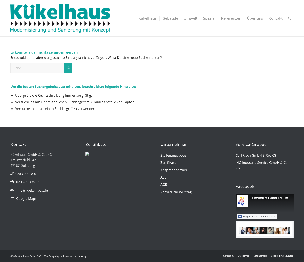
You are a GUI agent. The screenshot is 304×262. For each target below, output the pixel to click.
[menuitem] (147, 18)
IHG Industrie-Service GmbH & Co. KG (262, 165)
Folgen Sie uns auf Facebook (259, 216)
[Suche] (289, 18)
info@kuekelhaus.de (32, 190)
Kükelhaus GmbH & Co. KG (273, 198)
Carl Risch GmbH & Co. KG (256, 155)
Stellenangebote (173, 155)
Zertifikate (168, 162)
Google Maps (26, 198)
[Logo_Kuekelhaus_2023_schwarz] (60, 18)
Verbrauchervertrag (176, 192)
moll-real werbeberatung (73, 256)
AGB (163, 184)
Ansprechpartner (173, 170)
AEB (163, 177)
